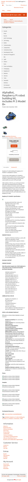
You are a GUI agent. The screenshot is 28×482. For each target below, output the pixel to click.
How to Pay (6, 430)
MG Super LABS (5, 476)
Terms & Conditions (7, 435)
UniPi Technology (8, 38)
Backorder (14, 146)
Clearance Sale (7, 87)
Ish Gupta (19, 479)
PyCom (5, 35)
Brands (5, 31)
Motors (5, 61)
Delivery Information (8, 429)
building (21, 417)
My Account (6, 464)
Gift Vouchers (6, 455)
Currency (23, 5)
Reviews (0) (14, 167)
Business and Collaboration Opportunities (13, 439)
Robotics (6, 73)
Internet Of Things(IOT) (9, 54)
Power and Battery (8, 66)
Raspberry (12, 417)
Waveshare (16, 418)
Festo (5, 33)
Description (6, 167)
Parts (5, 64)
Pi (15, 417)
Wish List (5, 467)
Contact (9, 10)
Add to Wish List (14, 159)
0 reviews (11, 137)
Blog (3, 10)
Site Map (5, 448)
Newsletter (6, 468)
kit (23, 417)
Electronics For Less (18, 7)
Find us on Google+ (21, 476)
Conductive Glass (8, 50)
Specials (5, 458)
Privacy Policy (6, 432)
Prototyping (6, 68)
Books (5, 42)
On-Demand (6, 85)
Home (5, 19)
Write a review (18, 137)
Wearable (6, 80)
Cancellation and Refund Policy (10, 436)
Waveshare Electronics (10, 136)
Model (10, 418)
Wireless (6, 82)
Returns (5, 446)
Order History (6, 465)
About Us (5, 426)
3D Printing (6, 40)
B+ (13, 418)
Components (7, 47)
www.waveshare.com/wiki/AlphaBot (13, 414)
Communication (7, 45)
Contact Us (5, 445)
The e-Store (8, 5)
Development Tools (8, 52)
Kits (4, 57)
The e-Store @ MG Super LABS (11, 15)
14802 (21, 418)
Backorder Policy (7, 427)
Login (2, 3)
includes (4, 418)
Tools (5, 78)
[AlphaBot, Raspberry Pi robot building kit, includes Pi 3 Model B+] (10, 116)
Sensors (6, 75)
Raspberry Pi (6, 71)
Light (5, 59)
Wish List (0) (12, 1)
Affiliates (5, 456)
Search (11, 19)
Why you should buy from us (10, 438)
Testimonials (6, 433)
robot (17, 417)
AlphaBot (7, 417)
